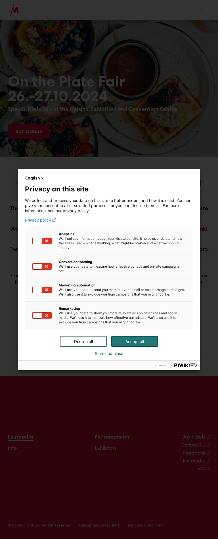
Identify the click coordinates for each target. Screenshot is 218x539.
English (32, 177)
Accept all (134, 341)
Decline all (83, 341)
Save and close (109, 353)
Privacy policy (38, 220)
